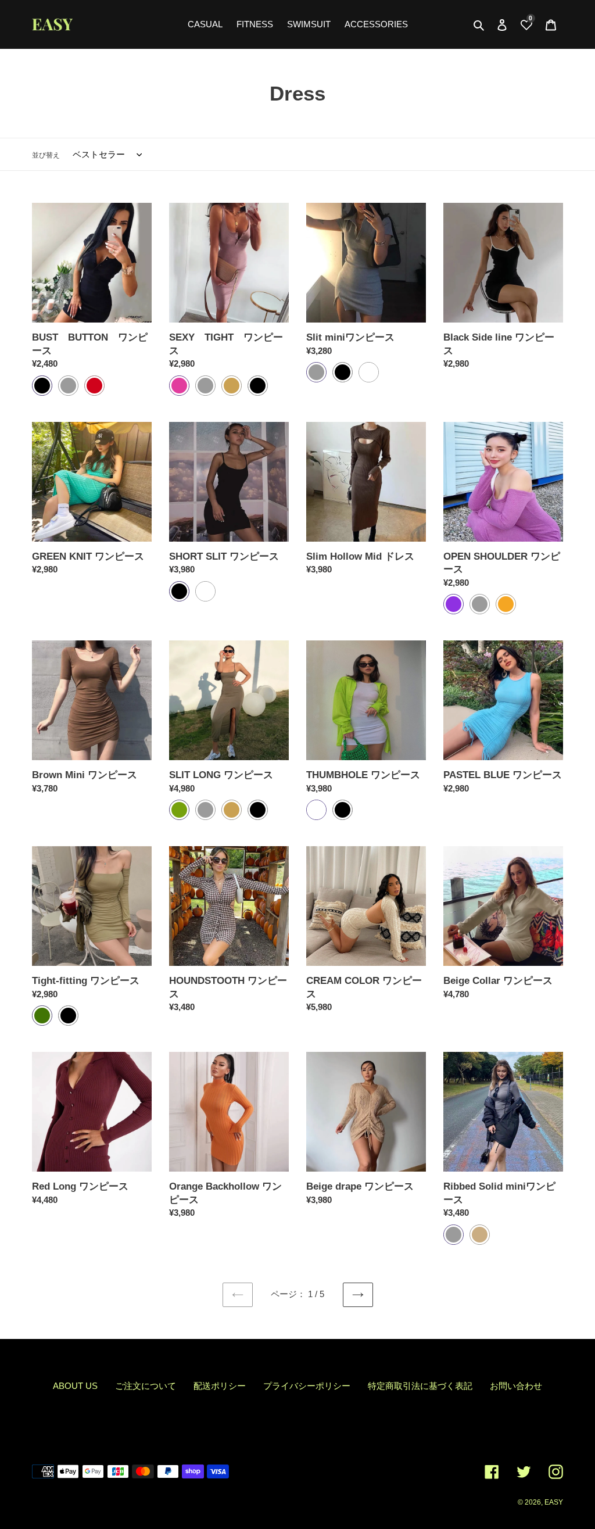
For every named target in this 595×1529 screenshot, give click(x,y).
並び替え (46, 155)
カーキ (179, 810)
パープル (453, 604)
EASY (553, 1502)
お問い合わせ (516, 1386)
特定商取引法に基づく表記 (420, 1386)
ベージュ (231, 385)
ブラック (42, 385)
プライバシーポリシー (306, 1386)
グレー (68, 385)
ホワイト (369, 372)
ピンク (179, 385)
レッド (94, 385)
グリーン (42, 1015)
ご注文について (145, 1386)
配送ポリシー (219, 1386)
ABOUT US (75, 1386)
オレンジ (506, 604)
